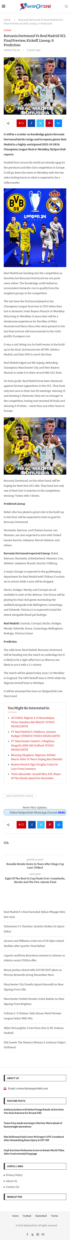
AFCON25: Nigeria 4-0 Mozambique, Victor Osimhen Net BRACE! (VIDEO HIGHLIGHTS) (33, 722)
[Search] (66, 6)
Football (27, 1215)
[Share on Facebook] (31, 123)
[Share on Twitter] (40, 123)
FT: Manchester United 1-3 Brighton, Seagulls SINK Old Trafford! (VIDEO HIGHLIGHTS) (33, 745)
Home (7, 19)
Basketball (41, 1215)
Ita (6, 843)
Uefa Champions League (19, 796)
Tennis (54, 1215)
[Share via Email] (58, 123)
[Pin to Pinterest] (49, 123)
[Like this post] (22, 123)
